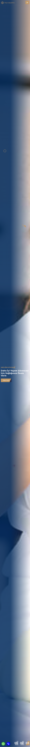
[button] (16, 743)
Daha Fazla (6, 379)
